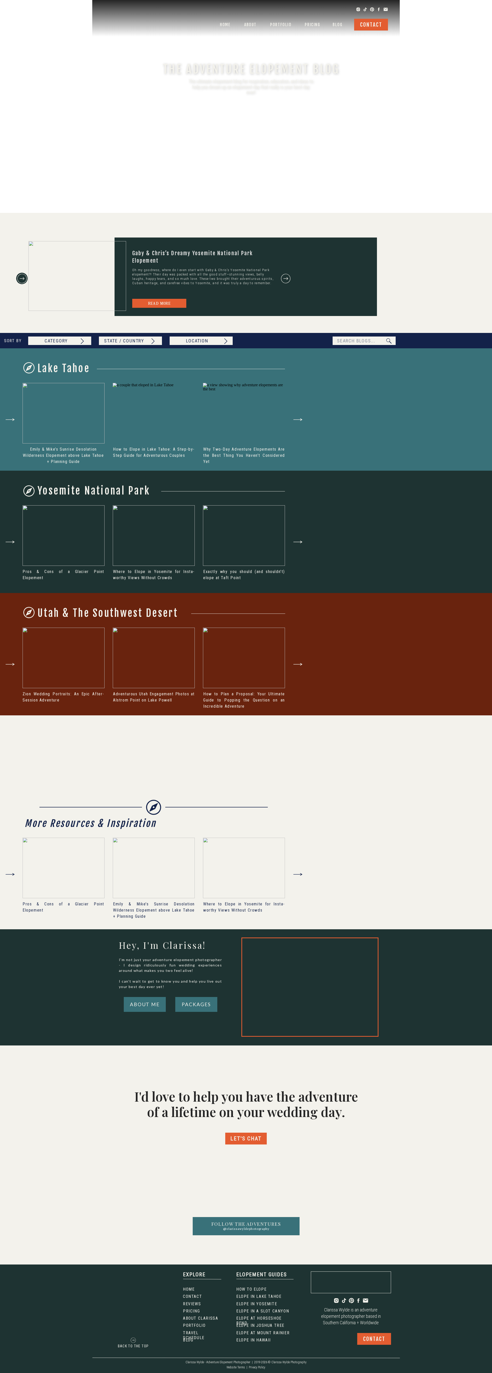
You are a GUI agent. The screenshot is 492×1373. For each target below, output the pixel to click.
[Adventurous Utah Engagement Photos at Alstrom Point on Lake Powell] (154, 658)
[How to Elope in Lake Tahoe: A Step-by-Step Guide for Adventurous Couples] (154, 413)
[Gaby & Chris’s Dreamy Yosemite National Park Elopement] (77, 276)
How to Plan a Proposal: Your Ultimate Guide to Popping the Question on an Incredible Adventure (244, 700)
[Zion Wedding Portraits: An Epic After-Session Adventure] (64, 658)
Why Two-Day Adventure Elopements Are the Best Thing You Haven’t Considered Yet (244, 455)
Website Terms (236, 1367)
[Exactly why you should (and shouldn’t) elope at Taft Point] (244, 535)
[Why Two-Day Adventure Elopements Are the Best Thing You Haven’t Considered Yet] (244, 413)
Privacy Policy (257, 1367)
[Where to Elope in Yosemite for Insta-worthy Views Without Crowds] (154, 535)
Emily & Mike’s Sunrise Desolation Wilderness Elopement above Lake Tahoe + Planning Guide (63, 455)
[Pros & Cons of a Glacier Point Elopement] (64, 535)
